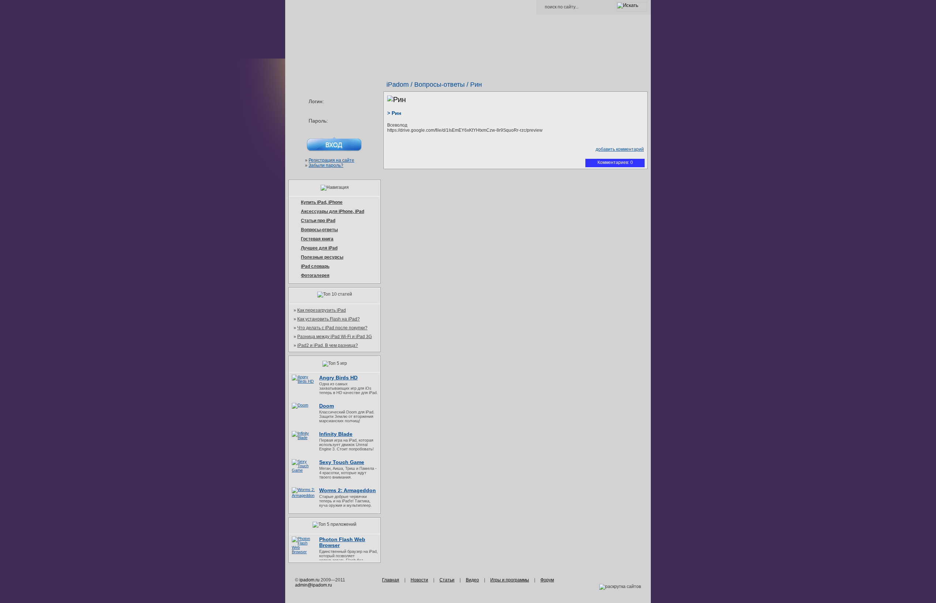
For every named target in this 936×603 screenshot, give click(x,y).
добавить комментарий (620, 149)
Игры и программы (509, 580)
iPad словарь (315, 266)
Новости (419, 580)
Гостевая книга (317, 238)
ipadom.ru (309, 580)
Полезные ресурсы (322, 257)
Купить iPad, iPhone (322, 202)
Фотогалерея (315, 275)
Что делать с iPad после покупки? (332, 327)
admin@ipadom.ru (313, 585)
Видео (472, 580)
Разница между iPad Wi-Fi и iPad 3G (334, 336)
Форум (547, 580)
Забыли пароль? (326, 165)
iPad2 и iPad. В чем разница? (327, 345)
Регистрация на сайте (331, 160)
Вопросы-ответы (439, 84)
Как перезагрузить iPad (321, 310)
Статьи (446, 580)
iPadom (397, 84)
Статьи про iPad (318, 220)
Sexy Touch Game (341, 462)
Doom (326, 406)
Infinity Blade (335, 434)
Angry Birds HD (338, 378)
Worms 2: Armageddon (347, 490)
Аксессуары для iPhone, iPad (332, 211)
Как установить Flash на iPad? (328, 319)
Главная (390, 580)
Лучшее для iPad (319, 248)
